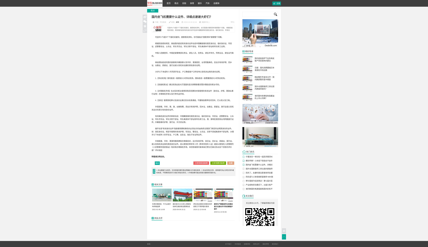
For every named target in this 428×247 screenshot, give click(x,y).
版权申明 (266, 244)
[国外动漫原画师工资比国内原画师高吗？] (247, 91)
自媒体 (215, 3)
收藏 (231, 163)
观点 (175, 3)
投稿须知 (247, 244)
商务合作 (256, 244)
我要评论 (205, 22)
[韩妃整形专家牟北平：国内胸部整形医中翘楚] (247, 81)
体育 (191, 3)
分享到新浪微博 (201, 163)
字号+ (233, 22)
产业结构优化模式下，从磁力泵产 (259, 185)
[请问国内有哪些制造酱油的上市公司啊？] (247, 100)
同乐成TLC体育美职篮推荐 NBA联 (259, 177)
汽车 (207, 3)
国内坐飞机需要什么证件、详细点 (259, 165)
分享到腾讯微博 (218, 163)
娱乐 (199, 3)
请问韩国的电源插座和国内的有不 (259, 189)
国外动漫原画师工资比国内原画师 (259, 169)
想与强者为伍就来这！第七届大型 (259, 181)
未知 (177, 22)
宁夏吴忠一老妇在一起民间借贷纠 (259, 157)
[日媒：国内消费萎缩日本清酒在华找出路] (247, 72)
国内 (157, 163)
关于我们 (228, 244)
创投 (183, 3)
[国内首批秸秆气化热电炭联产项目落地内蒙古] (247, 62)
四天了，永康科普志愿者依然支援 (259, 173)
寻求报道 (238, 244)
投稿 (278, 3)
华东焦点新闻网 (155, 3)
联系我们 (275, 244)
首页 (168, 3)
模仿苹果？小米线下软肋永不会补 (259, 161)
